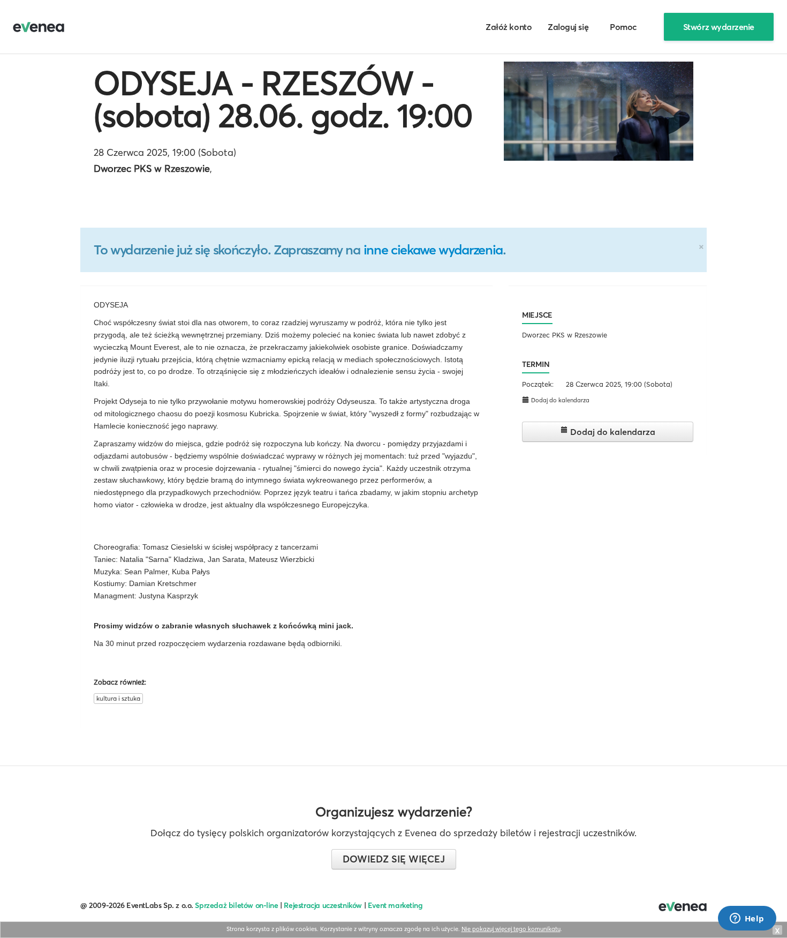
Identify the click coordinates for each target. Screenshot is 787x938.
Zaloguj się (568, 26)
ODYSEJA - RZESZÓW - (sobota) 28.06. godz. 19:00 (283, 99)
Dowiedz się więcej (394, 859)
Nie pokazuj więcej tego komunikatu (511, 929)
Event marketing (395, 905)
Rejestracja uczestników (323, 905)
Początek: (538, 384)
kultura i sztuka (118, 698)
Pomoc (623, 26)
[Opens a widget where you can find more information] (746, 919)
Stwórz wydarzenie (718, 26)
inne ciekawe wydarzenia (433, 250)
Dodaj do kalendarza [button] (559, 400)
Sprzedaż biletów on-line (236, 905)
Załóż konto (509, 26)
